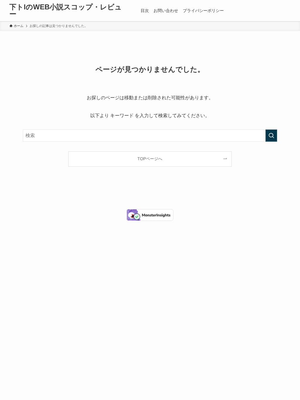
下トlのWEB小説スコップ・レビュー (65, 11)
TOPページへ (149, 158)
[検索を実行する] (271, 135)
